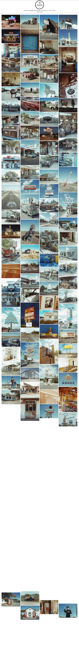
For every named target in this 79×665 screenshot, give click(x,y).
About (50, 10)
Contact (53, 10)
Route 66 (31, 10)
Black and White (37, 10)
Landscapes (26, 10)
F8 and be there (44, 10)
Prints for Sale (39, 12)
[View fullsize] (11, 22)
